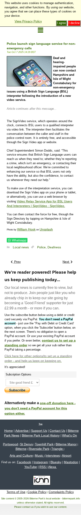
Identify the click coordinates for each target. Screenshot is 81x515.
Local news (21, 247)
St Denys (26, 444)
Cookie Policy (37, 492)
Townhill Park (44, 444)
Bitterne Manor (66, 444)
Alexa (52, 467)
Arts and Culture (21, 455)
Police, (42, 247)
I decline (74, 23)
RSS (43, 467)
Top (41, 424)
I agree (61, 23)
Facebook (24, 462)
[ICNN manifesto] (40, 481)
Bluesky (55, 462)
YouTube (30, 467)
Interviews (52, 455)
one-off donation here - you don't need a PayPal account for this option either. (40, 408)
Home (8, 430)
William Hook (26, 229)
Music (39, 455)
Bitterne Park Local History (41, 435)
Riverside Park (39, 449)
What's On (69, 435)
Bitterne (21, 449)
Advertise (22, 430)
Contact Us (57, 430)
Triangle (57, 449)
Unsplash (46, 229)
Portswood (10, 444)
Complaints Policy (61, 492)
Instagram (41, 462)
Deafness (54, 247)
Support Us (39, 430)
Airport (66, 455)
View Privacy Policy (28, 21)
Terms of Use (16, 492)
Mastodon (71, 462)
